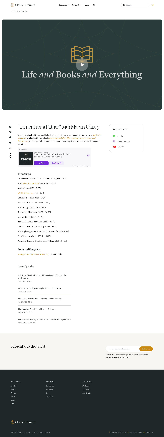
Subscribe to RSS (136, 432)
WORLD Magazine (25, 193)
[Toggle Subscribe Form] (152, 5)
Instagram (50, 386)
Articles (13, 386)
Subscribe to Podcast (118, 432)
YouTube (120, 147)
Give (12, 404)
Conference (86, 390)
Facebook (49, 390)
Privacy (47, 432)
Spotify (120, 136)
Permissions (38, 432)
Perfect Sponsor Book (30, 184)
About (13, 400)
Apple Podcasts (123, 141)
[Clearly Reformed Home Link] (82, 422)
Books (13, 397)
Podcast (13, 393)
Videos (13, 390)
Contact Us (149, 432)
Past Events (86, 393)
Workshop (86, 386)
